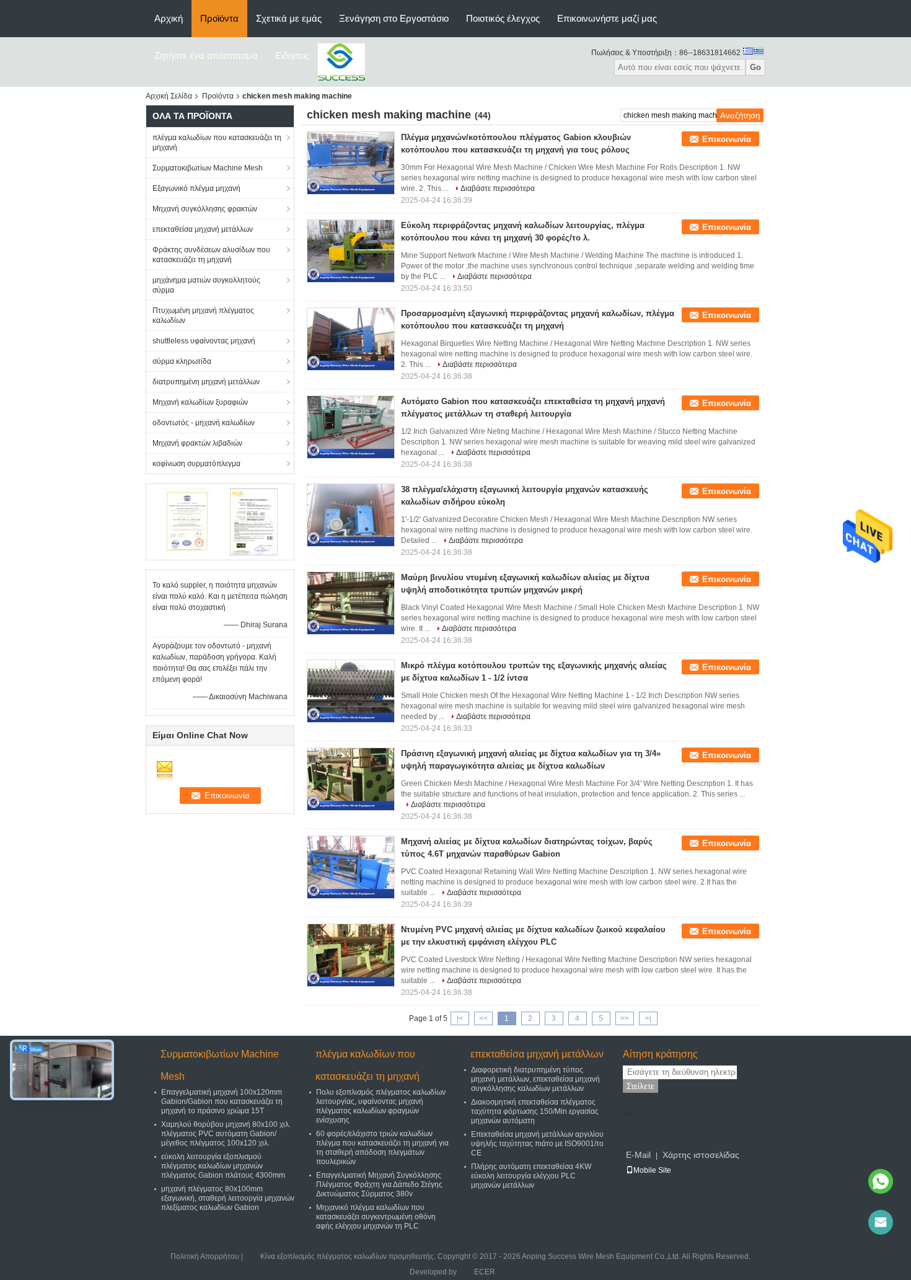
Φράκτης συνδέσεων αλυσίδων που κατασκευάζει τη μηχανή (211, 254)
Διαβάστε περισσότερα (497, 188)
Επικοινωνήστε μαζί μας (607, 18)
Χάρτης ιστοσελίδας (700, 1155)
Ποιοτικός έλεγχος (503, 18)
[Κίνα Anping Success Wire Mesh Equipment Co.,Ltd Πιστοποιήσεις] (186, 521)
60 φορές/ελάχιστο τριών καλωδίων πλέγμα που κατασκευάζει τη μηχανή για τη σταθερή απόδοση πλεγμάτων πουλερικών (382, 1147)
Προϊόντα (219, 18)
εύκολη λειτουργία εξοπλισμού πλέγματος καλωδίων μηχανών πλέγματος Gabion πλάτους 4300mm (223, 1166)
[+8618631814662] (880, 1181)
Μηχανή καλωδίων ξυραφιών (200, 402)
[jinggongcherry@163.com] (880, 1222)
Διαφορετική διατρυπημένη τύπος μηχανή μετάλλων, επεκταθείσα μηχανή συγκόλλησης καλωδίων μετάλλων (535, 1079)
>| (648, 1018)
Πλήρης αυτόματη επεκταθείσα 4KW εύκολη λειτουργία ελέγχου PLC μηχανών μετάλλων (531, 1176)
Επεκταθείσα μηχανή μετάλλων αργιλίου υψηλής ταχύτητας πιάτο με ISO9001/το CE (537, 1143)
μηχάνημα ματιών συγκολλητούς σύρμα (206, 285)
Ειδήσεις (292, 55)
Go (755, 67)
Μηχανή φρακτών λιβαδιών (197, 443)
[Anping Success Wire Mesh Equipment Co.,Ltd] (341, 61)
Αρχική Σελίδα (169, 96)
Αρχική (168, 18)
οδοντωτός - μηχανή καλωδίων (203, 422)
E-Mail (638, 1155)
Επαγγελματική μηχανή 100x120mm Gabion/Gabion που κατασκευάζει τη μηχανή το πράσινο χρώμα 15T (222, 1101)
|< (460, 1018)
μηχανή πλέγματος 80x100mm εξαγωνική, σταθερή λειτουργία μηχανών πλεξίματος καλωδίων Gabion (227, 1198)
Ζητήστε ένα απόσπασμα (206, 55)
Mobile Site (652, 1170)
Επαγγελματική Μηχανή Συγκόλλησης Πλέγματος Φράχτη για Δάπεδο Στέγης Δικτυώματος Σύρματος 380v (379, 1184)
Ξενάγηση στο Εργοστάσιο (394, 18)
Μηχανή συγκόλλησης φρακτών (204, 209)
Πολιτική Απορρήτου (204, 1256)
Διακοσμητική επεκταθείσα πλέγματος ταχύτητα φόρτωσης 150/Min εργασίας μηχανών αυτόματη (535, 1111)
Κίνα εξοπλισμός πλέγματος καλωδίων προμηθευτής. (349, 1256)
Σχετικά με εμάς (289, 18)
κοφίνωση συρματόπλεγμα (196, 463)
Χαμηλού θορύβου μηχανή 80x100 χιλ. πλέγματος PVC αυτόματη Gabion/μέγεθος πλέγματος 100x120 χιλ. (226, 1133)
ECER (484, 1272)
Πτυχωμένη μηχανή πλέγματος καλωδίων (203, 315)
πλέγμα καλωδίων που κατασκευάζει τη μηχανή (216, 142)
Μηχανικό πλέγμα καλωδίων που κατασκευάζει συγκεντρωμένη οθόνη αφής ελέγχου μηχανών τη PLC (376, 1216)
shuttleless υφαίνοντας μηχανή (203, 341)
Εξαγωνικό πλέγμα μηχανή (196, 188)
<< (483, 1018)
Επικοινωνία (726, 139)
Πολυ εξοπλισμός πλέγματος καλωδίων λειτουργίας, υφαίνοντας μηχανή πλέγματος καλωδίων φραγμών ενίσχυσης (381, 1106)
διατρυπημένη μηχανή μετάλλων (206, 381)
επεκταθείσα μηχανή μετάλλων (202, 229)
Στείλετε (640, 1086)
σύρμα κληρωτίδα (181, 361)
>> (624, 1018)
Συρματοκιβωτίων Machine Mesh (207, 168)
